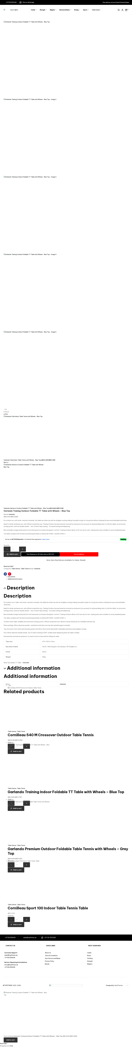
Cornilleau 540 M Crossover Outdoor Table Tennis (51, 735)
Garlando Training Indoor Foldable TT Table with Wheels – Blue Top (66, 792)
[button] (9, 566)
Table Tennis (25, 569)
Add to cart (13, 554)
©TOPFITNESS (8, 985)
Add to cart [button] (17, 751)
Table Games (15, 569)
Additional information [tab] (33, 668)
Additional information (15, 579)
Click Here (26, 663)
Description (11, 577)
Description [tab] (21, 588)
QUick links (50, 946)
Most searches (94, 946)
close (11, 1046)
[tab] (68, 577)
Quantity (6, 545)
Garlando (12, 514)
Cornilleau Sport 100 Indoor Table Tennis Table (48, 908)
